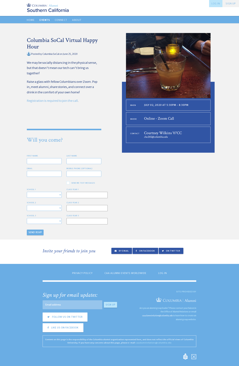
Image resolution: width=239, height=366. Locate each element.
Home (31, 20)
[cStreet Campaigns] (193, 356)
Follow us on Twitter (67, 316)
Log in (216, 3)
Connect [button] (61, 20)
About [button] (77, 20)
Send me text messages (83, 183)
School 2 (31, 203)
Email (30, 168)
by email (123, 251)
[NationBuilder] (187, 356)
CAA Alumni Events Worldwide (125, 273)
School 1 (31, 189)
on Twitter (173, 251)
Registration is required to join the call (52, 101)
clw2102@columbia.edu (156, 137)
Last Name (71, 156)
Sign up (231, 3)
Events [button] (45, 20)
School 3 (31, 216)
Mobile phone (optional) (79, 168)
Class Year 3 (72, 216)
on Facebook (147, 251)
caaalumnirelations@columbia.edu (157, 315)
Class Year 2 (72, 203)
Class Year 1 (72, 189)
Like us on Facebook (65, 327)
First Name (32, 156)
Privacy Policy (82, 273)
